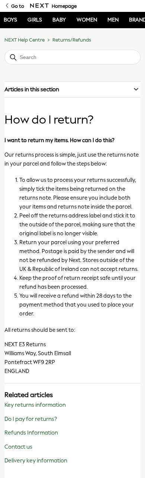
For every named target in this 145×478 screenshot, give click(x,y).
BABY (59, 20)
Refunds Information (31, 432)
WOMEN (87, 20)
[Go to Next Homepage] (39, 6)
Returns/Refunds (71, 40)
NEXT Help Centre (24, 40)
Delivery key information (35, 460)
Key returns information (35, 405)
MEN (113, 20)
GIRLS (35, 20)
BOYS (10, 20)
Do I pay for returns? (30, 419)
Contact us (18, 446)
